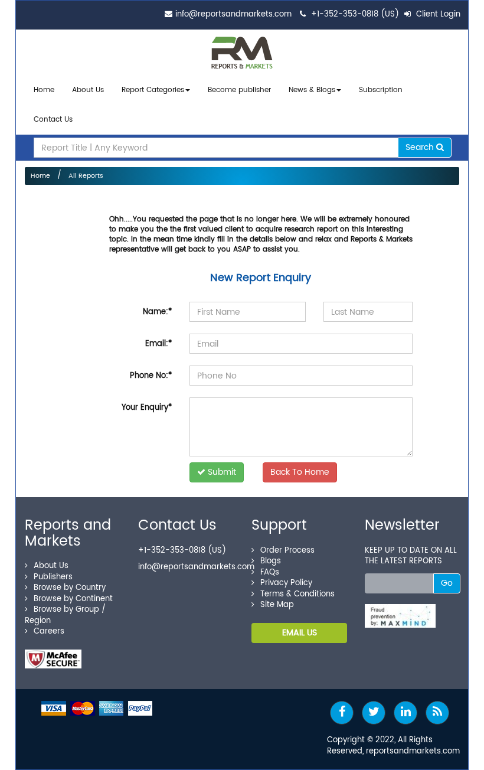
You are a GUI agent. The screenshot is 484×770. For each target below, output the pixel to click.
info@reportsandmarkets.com (233, 14)
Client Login (437, 14)
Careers (49, 631)
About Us (88, 90)
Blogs (270, 561)
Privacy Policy (286, 583)
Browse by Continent (73, 599)
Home (44, 90)
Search (420, 147)
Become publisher (239, 90)
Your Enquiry (147, 408)
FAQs (269, 572)
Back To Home (299, 472)
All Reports (85, 176)
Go (447, 583)
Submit (220, 472)
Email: (158, 344)
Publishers (53, 577)
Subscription (381, 90)
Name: (157, 312)
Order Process (287, 550)
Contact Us (53, 119)
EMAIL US (299, 633)
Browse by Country (70, 588)
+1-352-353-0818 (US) (355, 14)
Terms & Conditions (297, 594)
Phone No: (151, 376)
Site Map (277, 605)
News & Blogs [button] (312, 90)
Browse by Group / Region (65, 615)
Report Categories (153, 90)
